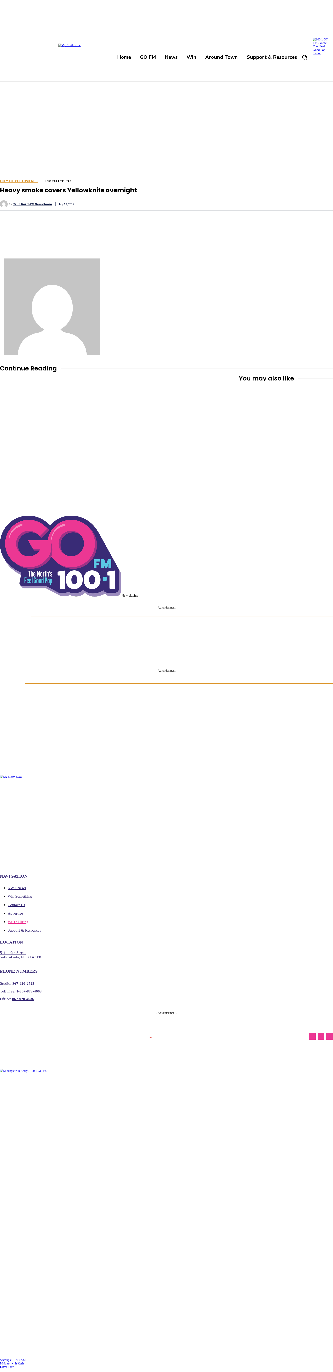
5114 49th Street (13, 952)
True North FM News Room (32, 204)
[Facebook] (243, 204)
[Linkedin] (298, 204)
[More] (326, 204)
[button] (304, 57)
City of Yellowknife (19, 181)
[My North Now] (150, 1036)
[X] (257, 204)
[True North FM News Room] (4, 204)
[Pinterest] (271, 204)
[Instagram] (321, 1036)
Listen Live (7, 1367)
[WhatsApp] (284, 204)
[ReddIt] (312, 204)
